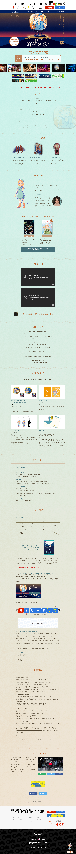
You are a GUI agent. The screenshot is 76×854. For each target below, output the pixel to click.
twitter (60, 824)
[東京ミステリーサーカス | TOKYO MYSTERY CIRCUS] (27, 811)
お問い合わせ (39, 819)
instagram (63, 824)
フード (32, 8)
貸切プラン (31, 821)
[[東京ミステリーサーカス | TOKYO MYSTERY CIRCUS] (27, 3)
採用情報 (38, 817)
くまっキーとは (20, 819)
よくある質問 (40, 8)
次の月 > (56, 606)
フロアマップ (23, 8)
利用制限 (30, 817)
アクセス (28, 8)
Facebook (59, 773)
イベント (18, 8)
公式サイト (42, 773)
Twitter (50, 773)
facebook (57, 824)
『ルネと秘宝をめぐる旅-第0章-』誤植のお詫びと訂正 (27, 567)
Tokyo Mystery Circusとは (22, 817)
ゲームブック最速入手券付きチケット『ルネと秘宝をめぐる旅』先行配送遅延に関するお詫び (38, 87)
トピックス (13, 8)
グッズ (36, 8)
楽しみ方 (19, 821)
